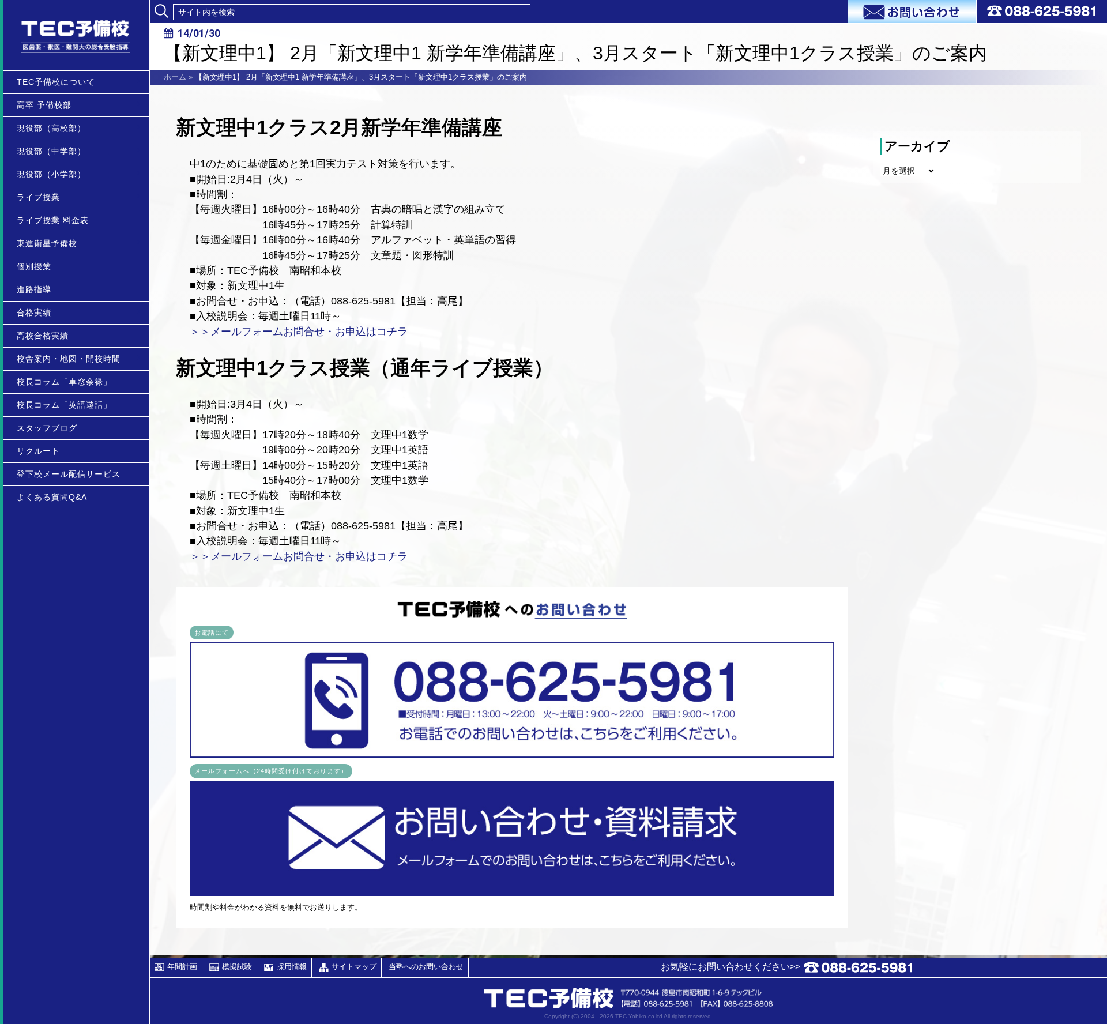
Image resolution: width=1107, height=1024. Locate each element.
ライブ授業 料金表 (53, 220)
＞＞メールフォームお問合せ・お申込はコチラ (299, 331)
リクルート (38, 450)
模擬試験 (237, 966)
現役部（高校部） (51, 128)
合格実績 (34, 312)
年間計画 (182, 966)
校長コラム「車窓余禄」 (64, 381)
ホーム (175, 77)
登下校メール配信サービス (69, 474)
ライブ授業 (38, 197)
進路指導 (34, 289)
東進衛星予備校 (47, 243)
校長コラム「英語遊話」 (64, 404)
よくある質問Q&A (52, 497)
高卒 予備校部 (44, 105)
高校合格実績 (43, 335)
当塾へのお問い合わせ (426, 966)
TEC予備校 (76, 35)
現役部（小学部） (51, 174)
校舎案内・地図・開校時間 (69, 358)
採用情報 (292, 966)
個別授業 (34, 266)
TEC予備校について (56, 81)
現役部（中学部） (51, 151)
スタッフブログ (47, 427)
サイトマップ (354, 966)
